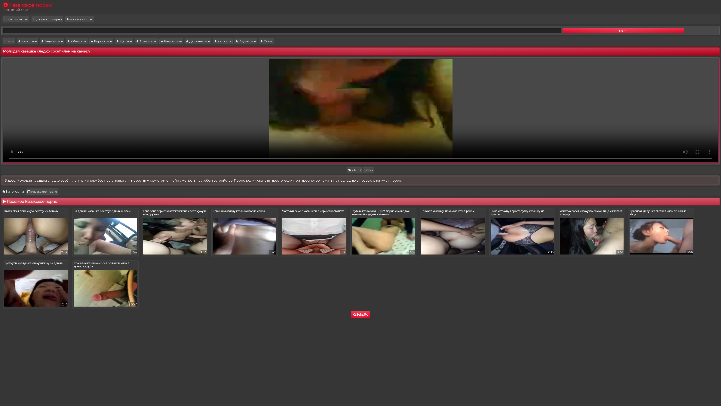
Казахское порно (43, 191)
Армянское (148, 41)
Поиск (9, 41)
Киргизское (102, 41)
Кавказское (172, 41)
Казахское (29, 41)
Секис (268, 41)
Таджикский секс (80, 19)
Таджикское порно (47, 19)
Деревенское (199, 41)
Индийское (247, 41)
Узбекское (78, 41)
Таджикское (53, 41)
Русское (125, 41)
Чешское (224, 41)
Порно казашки (16, 19)
